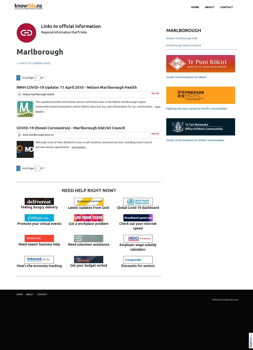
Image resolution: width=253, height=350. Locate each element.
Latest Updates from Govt (88, 208)
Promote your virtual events (39, 224)
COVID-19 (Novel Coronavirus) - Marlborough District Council (71, 128)
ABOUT (209, 7)
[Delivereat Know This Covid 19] (39, 201)
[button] (251, 345)
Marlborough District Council (183, 45)
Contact (226, 7)
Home (195, 7)
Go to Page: (28, 77)
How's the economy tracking (39, 266)
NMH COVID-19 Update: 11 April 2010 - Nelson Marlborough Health (77, 87)
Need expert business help (39, 244)
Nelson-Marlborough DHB (181, 38)
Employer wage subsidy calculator (137, 247)
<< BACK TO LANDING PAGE (33, 63)
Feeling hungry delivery (39, 207)
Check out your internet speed (138, 226)
